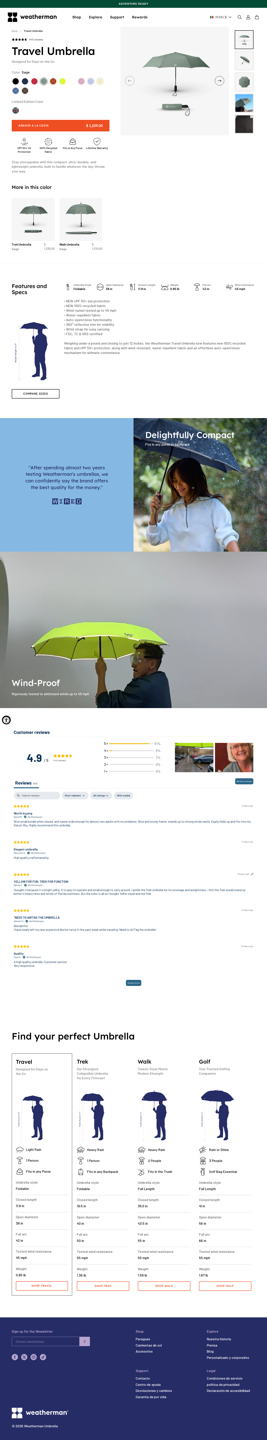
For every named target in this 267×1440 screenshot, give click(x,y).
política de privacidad (223, 1384)
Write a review (244, 781)
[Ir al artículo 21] (244, 39)
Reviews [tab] (26, 783)
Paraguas (143, 1339)
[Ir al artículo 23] (244, 82)
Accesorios (144, 1351)
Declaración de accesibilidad (228, 1390)
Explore (95, 17)
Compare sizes (35, 393)
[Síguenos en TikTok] (43, 1357)
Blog (210, 1351)
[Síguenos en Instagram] (33, 1357)
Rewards (140, 17)
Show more (133, 982)
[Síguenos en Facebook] (15, 1357)
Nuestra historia (219, 1339)
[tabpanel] (133, 891)
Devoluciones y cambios (154, 1390)
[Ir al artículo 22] (244, 60)
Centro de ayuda (148, 1384)
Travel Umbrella (33, 30)
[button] (132, 743)
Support (117, 17)
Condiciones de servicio (224, 1378)
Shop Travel (41, 1285)
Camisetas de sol (149, 1345)
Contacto (143, 1378)
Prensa (212, 1345)
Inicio (15, 30)
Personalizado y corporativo (228, 1357)
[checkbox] (123, 795)
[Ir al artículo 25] (244, 124)
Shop (76, 17)
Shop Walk (164, 1286)
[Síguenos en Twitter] (24, 1357)
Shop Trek (102, 1286)
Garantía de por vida (151, 1397)
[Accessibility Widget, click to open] (6, 720)
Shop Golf (225, 1286)
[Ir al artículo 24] (244, 103)
